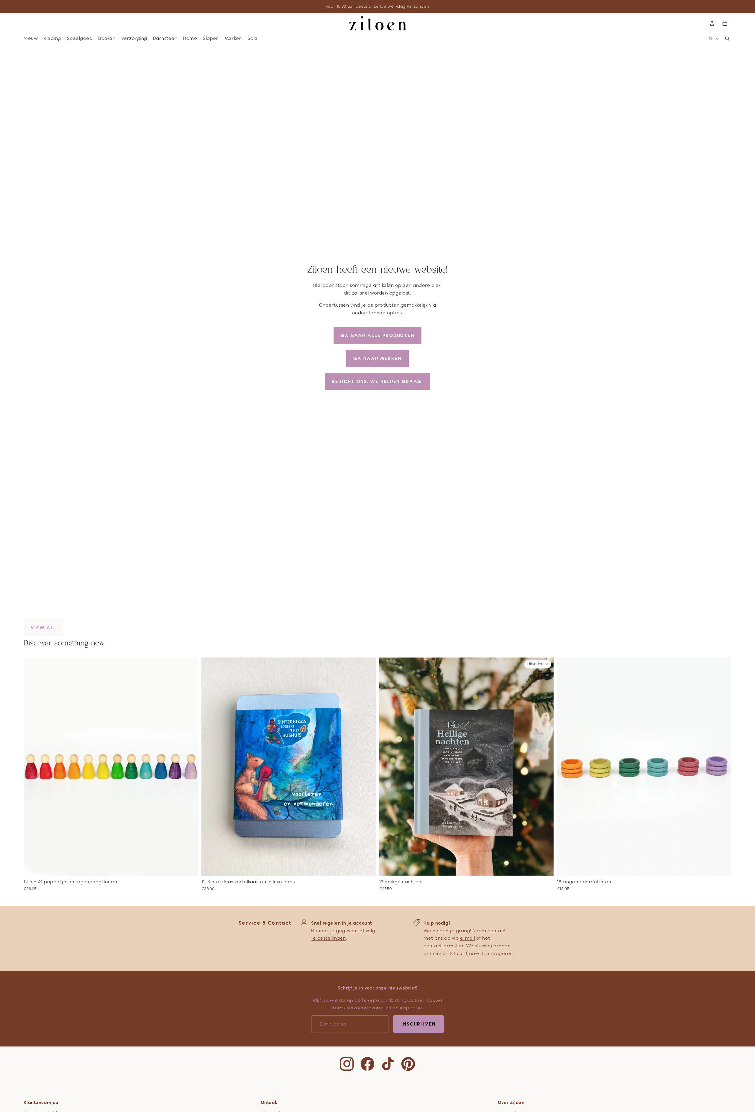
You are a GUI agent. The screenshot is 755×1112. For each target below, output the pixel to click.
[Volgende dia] (189, 766)
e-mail (467, 938)
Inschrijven (418, 1024)
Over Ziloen (511, 1102)
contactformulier (444, 946)
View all (43, 627)
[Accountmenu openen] (711, 23)
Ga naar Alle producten (377, 335)
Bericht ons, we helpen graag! (377, 381)
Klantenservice (41, 1102)
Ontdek (269, 1102)
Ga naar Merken (377, 358)
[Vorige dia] (32, 766)
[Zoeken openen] (727, 38)
